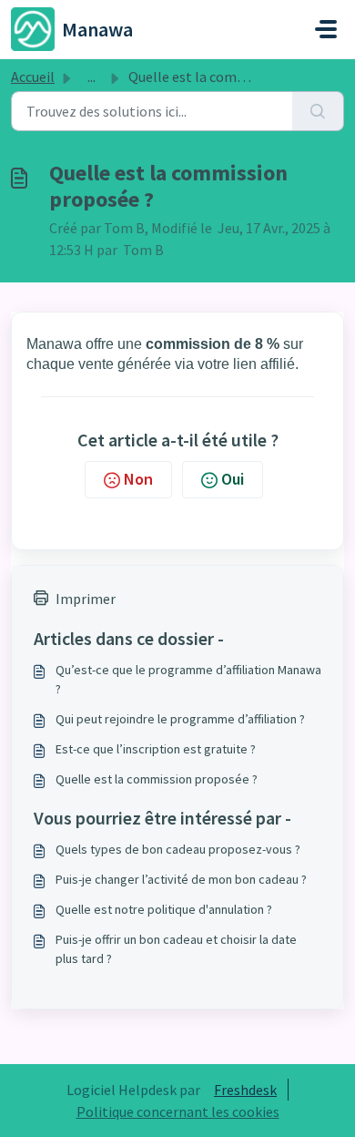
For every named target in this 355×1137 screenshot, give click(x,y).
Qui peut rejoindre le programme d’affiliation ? (180, 719)
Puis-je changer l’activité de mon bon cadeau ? (181, 879)
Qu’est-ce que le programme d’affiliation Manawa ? (188, 679)
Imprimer (86, 598)
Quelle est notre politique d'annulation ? (164, 909)
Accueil (33, 76)
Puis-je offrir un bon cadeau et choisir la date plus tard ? (176, 949)
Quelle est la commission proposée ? (157, 779)
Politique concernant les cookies (177, 1111)
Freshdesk (245, 1090)
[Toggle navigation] (326, 29)
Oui (232, 478)
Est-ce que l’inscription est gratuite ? (156, 749)
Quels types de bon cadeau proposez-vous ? (178, 849)
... (91, 76)
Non (138, 478)
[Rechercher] (318, 111)
